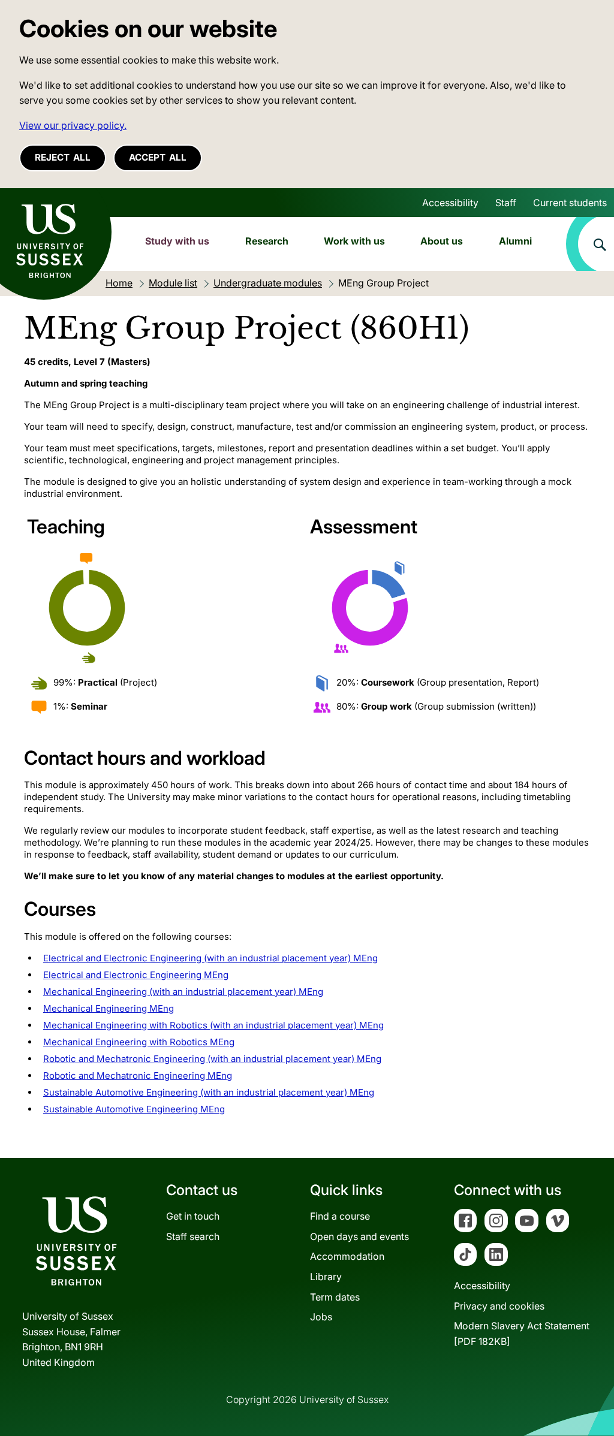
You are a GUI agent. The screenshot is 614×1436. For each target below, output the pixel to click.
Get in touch (192, 1216)
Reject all (63, 157)
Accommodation (347, 1256)
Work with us (354, 241)
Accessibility (450, 203)
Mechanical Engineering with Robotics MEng (138, 1042)
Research (266, 241)
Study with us (177, 241)
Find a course (340, 1216)
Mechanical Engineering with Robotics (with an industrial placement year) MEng (213, 1025)
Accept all (157, 157)
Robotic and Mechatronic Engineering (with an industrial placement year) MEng (212, 1058)
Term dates (335, 1297)
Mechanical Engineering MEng (108, 1008)
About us (441, 241)
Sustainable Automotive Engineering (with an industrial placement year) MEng (208, 1092)
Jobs (321, 1317)
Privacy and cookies (499, 1306)
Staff (505, 203)
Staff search (192, 1236)
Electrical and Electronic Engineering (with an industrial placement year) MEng (210, 958)
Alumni (515, 241)
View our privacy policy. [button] (73, 125)
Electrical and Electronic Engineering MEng (135, 975)
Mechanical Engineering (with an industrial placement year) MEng (183, 991)
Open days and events (359, 1236)
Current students (570, 203)
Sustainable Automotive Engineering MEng (134, 1109)
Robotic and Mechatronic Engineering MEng (137, 1075)
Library (326, 1277)
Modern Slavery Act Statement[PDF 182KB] (521, 1333)
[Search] (590, 244)
